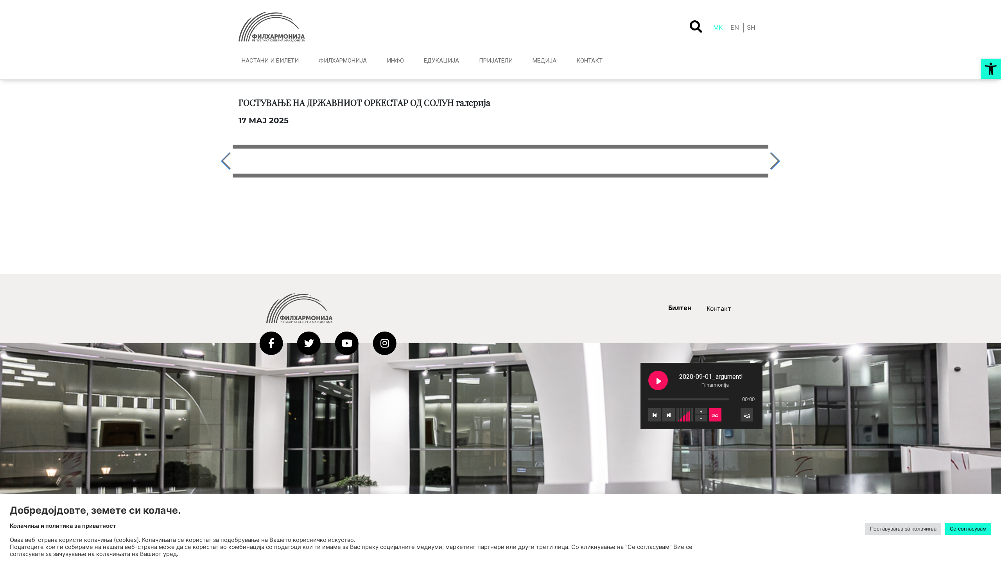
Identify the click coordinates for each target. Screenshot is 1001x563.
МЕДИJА (544, 60)
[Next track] (668, 414)
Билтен (679, 308)
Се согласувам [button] (968, 528)
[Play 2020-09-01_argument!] (658, 380)
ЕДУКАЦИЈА (441, 60)
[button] (991, 69)
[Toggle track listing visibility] (747, 414)
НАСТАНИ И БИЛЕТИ (270, 60)
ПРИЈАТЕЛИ (496, 60)
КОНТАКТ (589, 60)
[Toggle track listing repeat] (715, 414)
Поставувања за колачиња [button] (903, 528)
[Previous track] (654, 414)
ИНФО (395, 60)
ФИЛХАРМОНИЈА (343, 60)
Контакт (719, 308)
